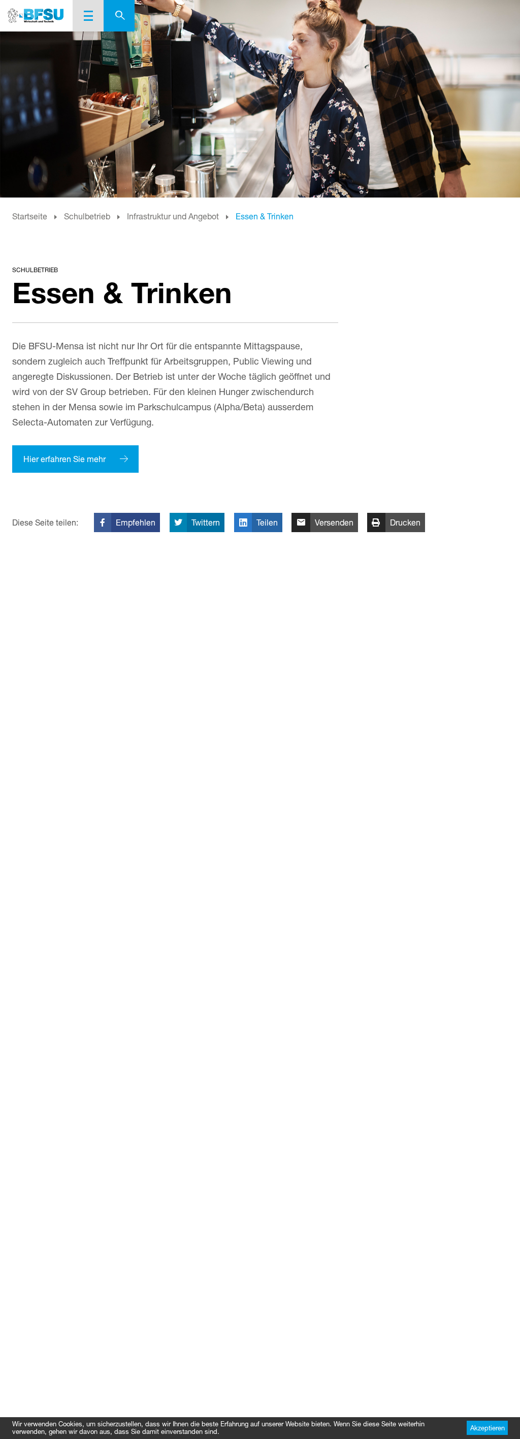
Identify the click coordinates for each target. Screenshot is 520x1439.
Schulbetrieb (87, 216)
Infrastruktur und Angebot (173, 216)
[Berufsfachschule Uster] (36, 15)
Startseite (29, 216)
